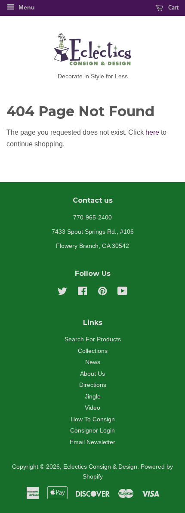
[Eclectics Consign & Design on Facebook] (82, 293)
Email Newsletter (92, 442)
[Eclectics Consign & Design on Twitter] (62, 293)
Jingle (93, 396)
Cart (172, 7)
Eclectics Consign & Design (100, 467)
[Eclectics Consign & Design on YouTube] (122, 293)
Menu (26, 7)
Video (92, 408)
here (152, 132)
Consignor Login (92, 430)
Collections (93, 351)
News (92, 362)
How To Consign (93, 419)
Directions (92, 385)
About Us (92, 374)
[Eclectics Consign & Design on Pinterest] (102, 293)
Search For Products (93, 339)
